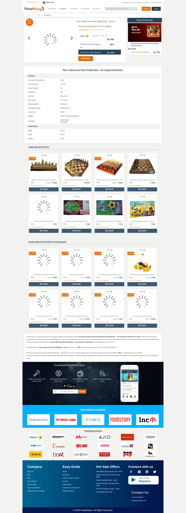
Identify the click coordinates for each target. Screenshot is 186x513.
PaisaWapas (86, 510)
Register (146, 9)
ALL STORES (62, 8)
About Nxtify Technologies (36, 491)
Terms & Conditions (34, 488)
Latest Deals (67, 484)
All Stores (66, 475)
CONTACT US (147, 2)
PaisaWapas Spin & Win (104, 492)
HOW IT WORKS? (137, 2)
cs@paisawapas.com (139, 500)
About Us (30, 471)
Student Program (68, 491)
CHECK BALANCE (127, 2)
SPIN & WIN (49, 2)
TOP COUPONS (85, 8)
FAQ (28, 478)
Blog (28, 475)
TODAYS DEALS (74, 8)
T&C (81, 47)
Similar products (39, 147)
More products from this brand (47, 242)
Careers (65, 481)
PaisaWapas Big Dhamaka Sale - (109, 471)
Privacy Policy (32, 484)
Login (156, 9)
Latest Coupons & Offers (71, 478)
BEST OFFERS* (96, 8)
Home (65, 471)
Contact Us (140, 492)
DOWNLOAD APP (156, 2)
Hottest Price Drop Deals (71, 488)
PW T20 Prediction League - (107, 489)
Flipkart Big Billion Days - (106, 480)
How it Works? (32, 481)
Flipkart (108, 26)
